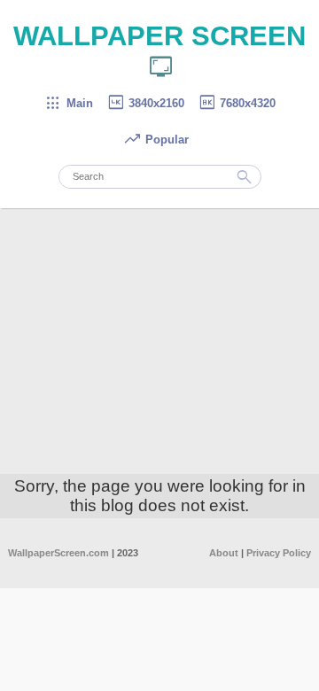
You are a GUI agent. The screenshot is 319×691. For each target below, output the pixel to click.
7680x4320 (237, 103)
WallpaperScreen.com (58, 552)
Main (68, 103)
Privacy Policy (278, 552)
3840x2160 (145, 103)
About (223, 552)
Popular (156, 139)
